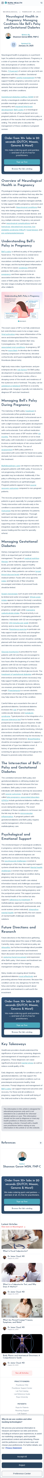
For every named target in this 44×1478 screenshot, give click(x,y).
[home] (13, 3)
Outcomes (5, 510)
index (3, 581)
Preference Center (22, 1473)
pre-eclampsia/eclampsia (12, 233)
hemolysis (5, 226)
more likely (13, 350)
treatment (29, 411)
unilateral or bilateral (10, 386)
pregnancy (6, 274)
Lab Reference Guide (22, 1394)
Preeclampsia (14, 690)
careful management (25, 77)
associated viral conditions (13, 347)
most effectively (26, 976)
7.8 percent (13, 71)
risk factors (22, 369)
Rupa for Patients (22, 1407)
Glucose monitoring (10, 651)
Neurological (10, 12)
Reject (22, 1465)
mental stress (27, 1063)
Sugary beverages (9, 594)
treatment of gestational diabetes (16, 674)
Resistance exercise (18, 629)
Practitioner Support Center (22, 1388)
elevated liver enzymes (21, 226)
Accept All (22, 1456)
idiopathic (5, 947)
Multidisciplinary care (10, 465)
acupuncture (6, 449)
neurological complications (18, 223)
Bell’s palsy (19, 109)
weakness (23, 267)
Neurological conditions (26, 207)
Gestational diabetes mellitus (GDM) (17, 97)
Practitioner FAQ (22, 1385)
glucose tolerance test (11, 719)
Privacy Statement (14, 1448)
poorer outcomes (13, 794)
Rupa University (22, 1397)
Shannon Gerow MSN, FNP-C (26, 37)
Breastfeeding (34, 739)
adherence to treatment (19, 899)
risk (14, 709)
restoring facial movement (15, 957)
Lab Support (22, 1413)
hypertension (32, 230)
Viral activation (8, 334)
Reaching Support (22, 1410)
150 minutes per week (18, 623)
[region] (22, 1446)
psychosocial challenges (15, 861)
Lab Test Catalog (22, 1391)
